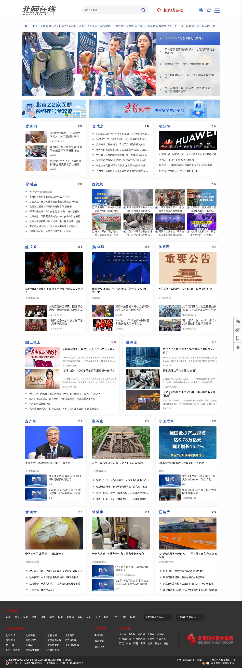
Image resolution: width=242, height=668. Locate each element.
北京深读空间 (52, 645)
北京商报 (69, 635)
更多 (80, 126)
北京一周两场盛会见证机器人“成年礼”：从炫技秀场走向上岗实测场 (57, 26)
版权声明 (99, 641)
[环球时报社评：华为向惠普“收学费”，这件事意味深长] (188, 140)
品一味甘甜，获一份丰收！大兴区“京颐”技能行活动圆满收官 (202, 26)
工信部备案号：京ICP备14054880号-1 (63, 663)
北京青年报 (51, 635)
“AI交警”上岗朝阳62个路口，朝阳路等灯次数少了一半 (131, 26)
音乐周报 (10, 640)
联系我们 (99, 647)
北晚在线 (30, 645)
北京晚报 (30, 635)
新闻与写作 (31, 640)
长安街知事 (71, 640)
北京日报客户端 (53, 640)
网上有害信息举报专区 (222, 663)
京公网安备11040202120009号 (26, 663)
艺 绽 (10, 645)
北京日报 (10, 635)
